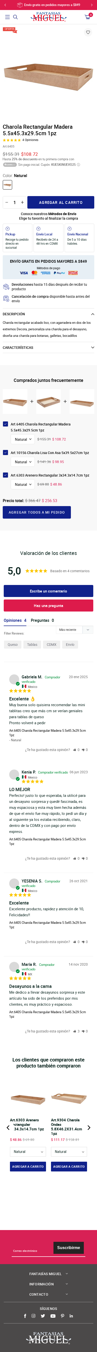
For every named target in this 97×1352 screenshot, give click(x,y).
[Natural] (7, 185)
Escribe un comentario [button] (48, 590)
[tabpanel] (48, 73)
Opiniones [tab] (13, 620)
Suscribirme (68, 1248)
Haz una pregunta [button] (48, 605)
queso (13, 644)
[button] (76, 749)
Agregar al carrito (61, 202)
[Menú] (7, 17)
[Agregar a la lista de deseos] (88, 32)
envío (70, 644)
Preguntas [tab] (40, 620)
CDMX (51, 644)
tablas (32, 644)
